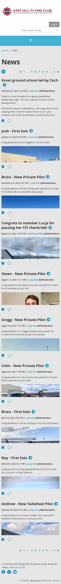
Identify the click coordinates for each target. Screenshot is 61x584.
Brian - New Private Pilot (23, 177)
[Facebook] (3, 572)
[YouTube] (15, 572)
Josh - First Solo (14, 131)
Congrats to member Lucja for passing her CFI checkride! (27, 225)
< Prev (24, 71)
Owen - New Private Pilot (23, 273)
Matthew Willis (35, 233)
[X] (9, 572)
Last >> (58, 71)
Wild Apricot (35, 580)
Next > (54, 71)
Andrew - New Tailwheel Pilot (27, 504)
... (28, 71)
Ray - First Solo (14, 458)
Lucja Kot (34, 90)
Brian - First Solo (15, 411)
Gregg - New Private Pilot (23, 319)
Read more (2, 120)
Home (4, 50)
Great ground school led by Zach (29, 80)
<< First (20, 71)
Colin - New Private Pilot (22, 365)
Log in (54, 24)
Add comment (10, 120)
